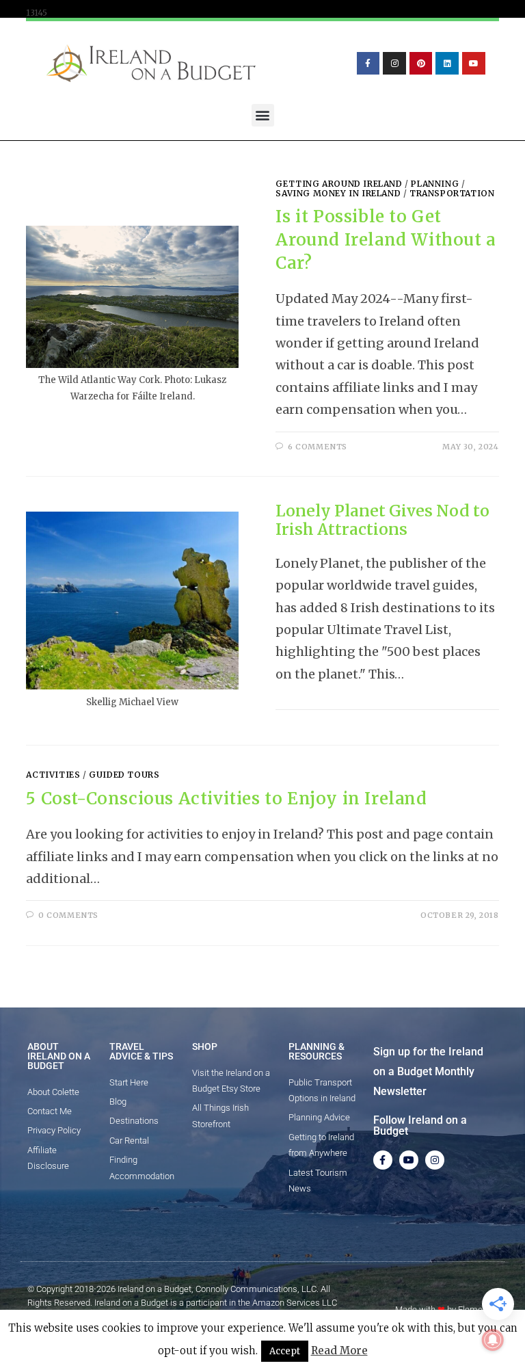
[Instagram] (394, 63)
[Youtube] (473, 63)
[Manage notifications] (493, 1340)
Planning (435, 184)
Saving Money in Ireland (338, 193)
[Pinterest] (421, 63)
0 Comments (68, 915)
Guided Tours (124, 774)
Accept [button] (284, 1351)
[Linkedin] (447, 63)
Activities (53, 774)
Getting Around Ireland (338, 184)
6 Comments (317, 446)
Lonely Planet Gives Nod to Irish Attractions (382, 520)
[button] (263, 115)
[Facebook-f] (368, 63)
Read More (339, 1350)
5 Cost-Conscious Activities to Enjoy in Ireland (226, 798)
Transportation (451, 193)
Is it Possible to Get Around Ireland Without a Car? (385, 239)
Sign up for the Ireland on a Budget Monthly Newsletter (428, 1071)
